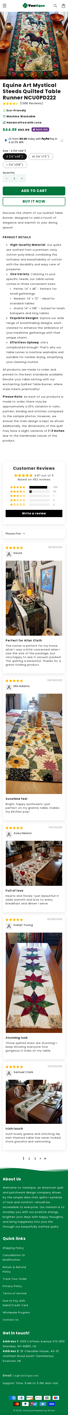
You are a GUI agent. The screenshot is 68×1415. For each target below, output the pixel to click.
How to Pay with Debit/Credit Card (15, 1303)
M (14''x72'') (40, 156)
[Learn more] (62, 141)
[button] (55, 6)
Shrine (51, 1410)
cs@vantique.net (21, 1375)
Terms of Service (15, 1293)
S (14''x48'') (15, 156)
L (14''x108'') (15, 164)
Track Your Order (15, 1279)
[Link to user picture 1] (34, 598)
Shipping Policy (13, 1248)
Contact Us (11, 1320)
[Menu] (5, 6)
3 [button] (35, 1159)
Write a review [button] (34, 513)
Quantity (9, 172)
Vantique (28, 1410)
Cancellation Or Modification (14, 1257)
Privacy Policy (12, 1286)
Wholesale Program (16, 1312)
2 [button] (29, 1159)
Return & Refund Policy (14, 1269)
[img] (14, 548)
